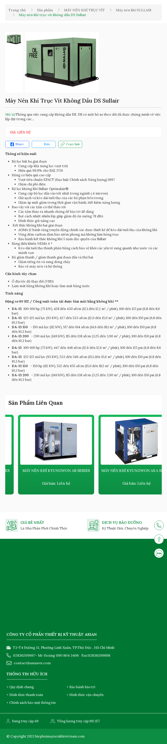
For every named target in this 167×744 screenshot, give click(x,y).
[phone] (159, 525)
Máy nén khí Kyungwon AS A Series (124, 470)
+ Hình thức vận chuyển (85, 695)
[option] (14, 39)
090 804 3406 (67, 655)
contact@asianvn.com (32, 663)
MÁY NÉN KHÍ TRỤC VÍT (84, 10)
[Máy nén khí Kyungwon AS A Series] (124, 441)
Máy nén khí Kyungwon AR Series (43, 470)
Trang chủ (17, 10)
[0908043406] (159, 553)
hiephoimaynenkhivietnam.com (60, 736)
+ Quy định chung (20, 687)
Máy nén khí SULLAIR (133, 10)
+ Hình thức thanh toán (25, 695)
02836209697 (24, 655)
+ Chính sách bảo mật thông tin (31, 703)
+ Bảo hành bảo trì (81, 687)
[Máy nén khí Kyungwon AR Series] (43, 441)
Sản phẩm (45, 10)
